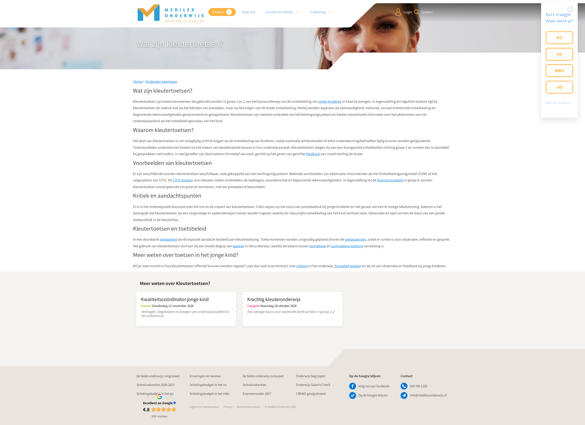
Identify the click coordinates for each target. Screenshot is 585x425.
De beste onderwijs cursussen (263, 376)
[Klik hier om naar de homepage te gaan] (170, 13)
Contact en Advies (279, 12)
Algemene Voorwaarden (204, 407)
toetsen (238, 246)
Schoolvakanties (254, 384)
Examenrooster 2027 (257, 393)
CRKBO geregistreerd (311, 393)
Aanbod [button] (218, 12)
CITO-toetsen (183, 180)
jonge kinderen (329, 101)
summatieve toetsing (347, 246)
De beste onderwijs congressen (158, 376)
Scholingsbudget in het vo (208, 384)
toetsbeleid (168, 239)
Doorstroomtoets (390, 180)
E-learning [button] (318, 12)
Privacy (227, 407)
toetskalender (355, 239)
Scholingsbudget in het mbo (209, 393)
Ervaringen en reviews (205, 376)
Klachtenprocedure (248, 407)
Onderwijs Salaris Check (313, 384)
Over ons (248, 12)
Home (137, 81)
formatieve (317, 246)
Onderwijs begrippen (161, 81)
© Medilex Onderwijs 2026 (280, 407)
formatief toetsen (348, 266)
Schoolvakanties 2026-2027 (155, 384)
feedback (313, 153)
